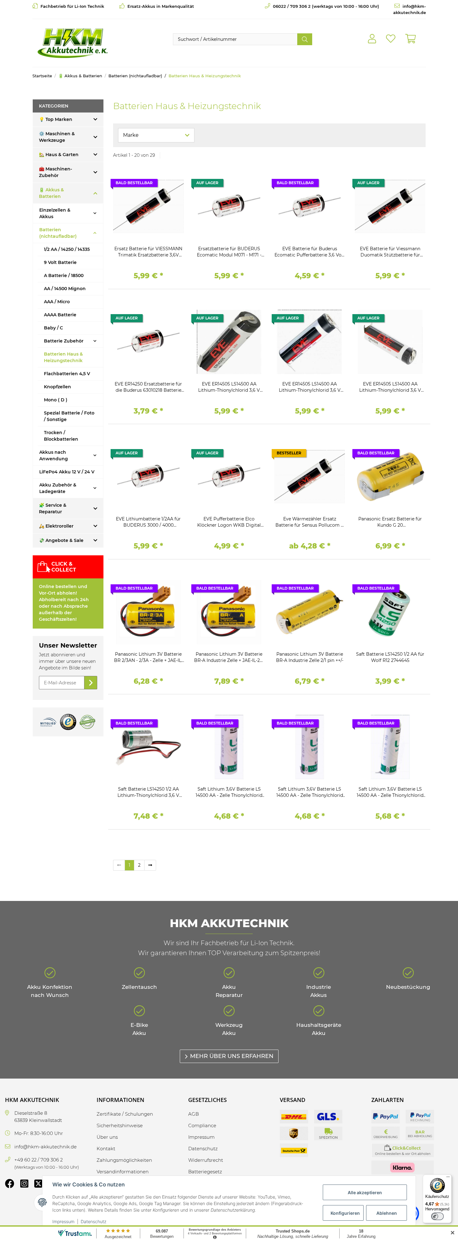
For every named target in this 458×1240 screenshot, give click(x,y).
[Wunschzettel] (390, 38)
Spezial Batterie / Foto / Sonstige (69, 416)
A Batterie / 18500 (63, 275)
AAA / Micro (57, 301)
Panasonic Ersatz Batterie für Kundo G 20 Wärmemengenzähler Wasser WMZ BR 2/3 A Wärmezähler (390, 522)
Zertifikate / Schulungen (125, 1114)
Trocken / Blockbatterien (61, 436)
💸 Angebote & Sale (61, 540)
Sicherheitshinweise (120, 1125)
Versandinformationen (123, 1172)
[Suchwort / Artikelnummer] (304, 39)
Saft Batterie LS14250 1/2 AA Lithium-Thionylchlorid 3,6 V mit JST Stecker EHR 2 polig (148, 792)
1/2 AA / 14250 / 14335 (67, 249)
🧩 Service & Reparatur (52, 508)
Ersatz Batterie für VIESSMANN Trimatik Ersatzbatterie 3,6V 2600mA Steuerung (148, 252)
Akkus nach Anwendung (53, 455)
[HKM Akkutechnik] (72, 43)
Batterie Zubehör (63, 341)
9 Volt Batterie (60, 262)
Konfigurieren (345, 1213)
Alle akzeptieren (365, 1192)
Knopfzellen (57, 387)
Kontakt (106, 1148)
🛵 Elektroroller (56, 526)
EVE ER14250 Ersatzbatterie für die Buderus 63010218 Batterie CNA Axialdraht (148, 387)
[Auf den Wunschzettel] (173, 184)
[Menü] (448, 1178)
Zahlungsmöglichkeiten (124, 1160)
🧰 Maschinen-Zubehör (55, 172)
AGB (193, 1114)
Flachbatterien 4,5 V (67, 373)
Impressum (63, 1221)
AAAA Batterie (60, 315)
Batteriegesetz (205, 1172)
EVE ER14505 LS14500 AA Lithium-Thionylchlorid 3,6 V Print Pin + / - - (390, 387)
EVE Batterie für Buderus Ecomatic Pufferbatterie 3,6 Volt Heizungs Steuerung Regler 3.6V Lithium (309, 252)
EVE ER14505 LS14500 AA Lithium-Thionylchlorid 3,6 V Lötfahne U (229, 387)
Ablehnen (386, 1213)
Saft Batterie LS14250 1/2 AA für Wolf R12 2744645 (390, 657)
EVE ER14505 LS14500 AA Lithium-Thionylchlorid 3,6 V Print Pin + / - (310, 387)
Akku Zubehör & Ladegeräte (57, 488)
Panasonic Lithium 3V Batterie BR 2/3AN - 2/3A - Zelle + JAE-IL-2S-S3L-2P (148, 657)
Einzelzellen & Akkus (54, 213)
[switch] (437, 1216)
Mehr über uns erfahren (232, 1056)
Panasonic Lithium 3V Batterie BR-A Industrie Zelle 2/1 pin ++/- (309, 657)
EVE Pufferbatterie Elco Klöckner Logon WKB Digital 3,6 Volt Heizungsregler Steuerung (229, 522)
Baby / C (53, 328)
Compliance (202, 1125)
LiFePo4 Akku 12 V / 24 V (66, 472)
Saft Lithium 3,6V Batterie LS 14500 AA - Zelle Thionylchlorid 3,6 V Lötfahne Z (309, 792)
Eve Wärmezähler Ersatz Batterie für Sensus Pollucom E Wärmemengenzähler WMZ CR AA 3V (309, 522)
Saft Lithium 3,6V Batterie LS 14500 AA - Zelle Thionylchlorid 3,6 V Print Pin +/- (390, 792)
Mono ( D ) (55, 400)
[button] (372, 38)
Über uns (107, 1137)
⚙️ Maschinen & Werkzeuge (57, 137)
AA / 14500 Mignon (65, 288)
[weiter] (150, 865)
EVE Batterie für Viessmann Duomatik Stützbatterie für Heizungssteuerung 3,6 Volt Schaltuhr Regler (390, 252)
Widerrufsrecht (205, 1160)
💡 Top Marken (55, 119)
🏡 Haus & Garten (59, 154)
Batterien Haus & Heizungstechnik (63, 357)
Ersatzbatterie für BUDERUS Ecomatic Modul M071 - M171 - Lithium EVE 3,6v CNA (229, 252)
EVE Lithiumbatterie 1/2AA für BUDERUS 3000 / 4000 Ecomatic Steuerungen (148, 522)
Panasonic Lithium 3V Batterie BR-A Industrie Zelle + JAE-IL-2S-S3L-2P (229, 657)
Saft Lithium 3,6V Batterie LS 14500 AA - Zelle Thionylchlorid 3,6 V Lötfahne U (229, 792)
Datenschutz (93, 1221)
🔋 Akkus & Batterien (51, 193)
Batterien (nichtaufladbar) (58, 233)
